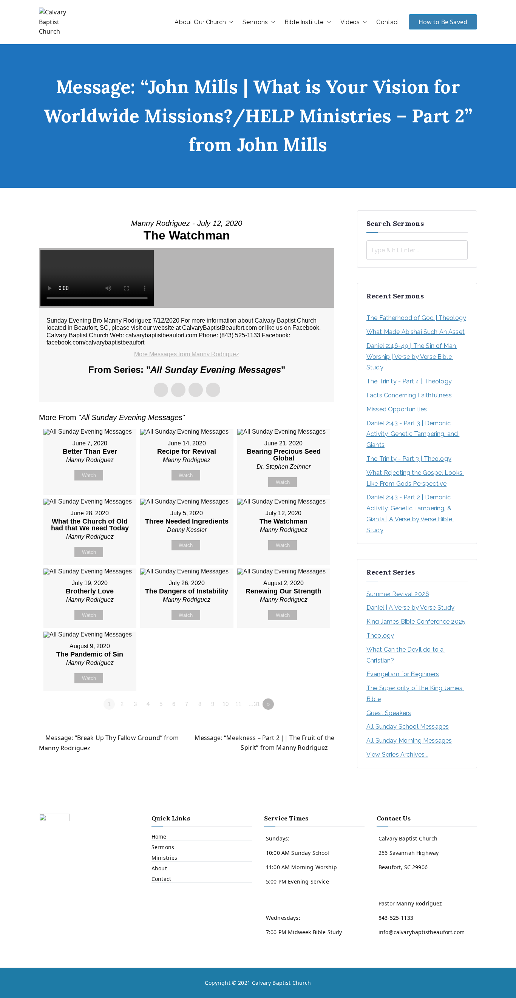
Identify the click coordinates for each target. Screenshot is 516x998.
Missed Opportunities (396, 409)
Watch (89, 475)
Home (159, 836)
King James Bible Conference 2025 (415, 621)
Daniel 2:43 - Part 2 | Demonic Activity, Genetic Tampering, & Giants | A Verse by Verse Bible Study (410, 513)
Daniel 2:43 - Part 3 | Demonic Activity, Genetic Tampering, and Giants (412, 434)
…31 (254, 704)
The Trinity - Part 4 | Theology (409, 381)
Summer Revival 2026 (397, 594)
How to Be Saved (443, 22)
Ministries (164, 857)
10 (225, 704)
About (159, 868)
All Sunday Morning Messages (409, 740)
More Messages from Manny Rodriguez (186, 354)
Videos (350, 22)
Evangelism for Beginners (402, 674)
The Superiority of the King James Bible (415, 693)
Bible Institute (303, 22)
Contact (387, 22)
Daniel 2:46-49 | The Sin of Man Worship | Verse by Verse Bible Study (411, 356)
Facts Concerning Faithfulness (409, 395)
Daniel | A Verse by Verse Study (410, 607)
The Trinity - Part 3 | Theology (408, 458)
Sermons (255, 22)
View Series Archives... (397, 754)
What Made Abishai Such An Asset (415, 331)
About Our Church (200, 22)
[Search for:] (417, 250)
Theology (380, 635)
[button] (229, 22)
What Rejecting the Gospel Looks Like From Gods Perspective (415, 478)
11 (238, 704)
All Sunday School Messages (407, 726)
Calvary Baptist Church (281, 982)
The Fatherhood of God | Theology (416, 317)
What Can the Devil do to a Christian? (405, 655)
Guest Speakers (388, 713)
